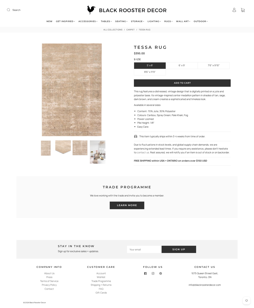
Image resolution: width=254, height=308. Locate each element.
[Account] (234, 10)
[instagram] (153, 273)
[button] (33, 90)
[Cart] (242, 10)
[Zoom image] (72, 90)
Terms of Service (49, 281)
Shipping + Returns (101, 284)
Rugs (167, 21)
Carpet (130, 29)
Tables (105, 21)
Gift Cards (101, 292)
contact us (143, 152)
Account (101, 273)
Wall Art (182, 21)
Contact (49, 288)
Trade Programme (101, 281)
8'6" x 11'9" (150, 71)
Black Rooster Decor (38, 302)
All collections (113, 29)
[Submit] (11, 10)
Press (49, 277)
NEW (49, 21)
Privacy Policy (49, 284)
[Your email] (144, 249)
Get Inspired (64, 21)
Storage (137, 21)
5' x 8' (150, 65)
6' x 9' (182, 65)
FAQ (101, 288)
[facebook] (145, 273)
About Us (49, 273)
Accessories (87, 21)
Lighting (153, 21)
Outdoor (200, 21)
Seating (120, 21)
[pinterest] (160, 273)
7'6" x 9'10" (214, 65)
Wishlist (101, 277)
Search (16, 10)
